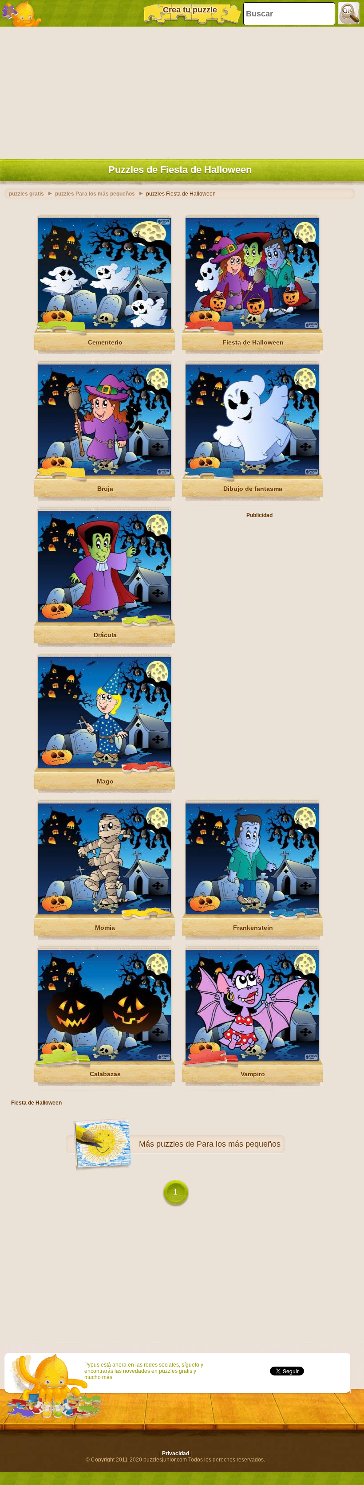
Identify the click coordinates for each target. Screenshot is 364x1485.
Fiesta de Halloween (253, 342)
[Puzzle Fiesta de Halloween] (252, 327)
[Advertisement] (180, 91)
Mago (105, 781)
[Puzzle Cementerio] (104, 327)
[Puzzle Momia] (104, 912)
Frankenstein (253, 927)
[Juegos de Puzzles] (22, 13)
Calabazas (105, 1074)
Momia (105, 927)
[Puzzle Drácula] (104, 620)
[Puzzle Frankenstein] (252, 912)
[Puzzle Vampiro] (252, 1059)
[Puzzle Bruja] (104, 473)
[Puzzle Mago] (104, 766)
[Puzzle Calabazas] (104, 1059)
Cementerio (105, 342)
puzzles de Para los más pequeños (218, 1144)
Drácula (105, 635)
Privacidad (175, 1453)
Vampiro (253, 1074)
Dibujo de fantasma (252, 488)
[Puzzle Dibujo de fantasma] (252, 473)
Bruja (105, 488)
